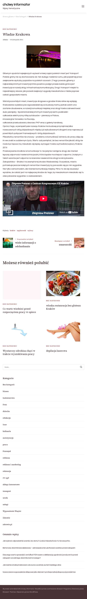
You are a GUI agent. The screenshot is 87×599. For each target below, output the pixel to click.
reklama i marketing (12, 464)
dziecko (6, 411)
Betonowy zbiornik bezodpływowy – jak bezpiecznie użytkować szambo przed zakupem (39, 548)
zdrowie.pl (7, 524)
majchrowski (21, 231)
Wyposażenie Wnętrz (12, 511)
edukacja (7, 418)
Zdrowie (6, 518)
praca (5, 444)
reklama (6, 458)
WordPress (33, 592)
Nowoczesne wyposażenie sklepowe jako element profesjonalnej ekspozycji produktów (39, 572)
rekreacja (7, 471)
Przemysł (7, 451)
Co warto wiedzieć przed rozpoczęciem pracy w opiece (19, 310)
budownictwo (9, 398)
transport (7, 491)
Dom (5, 404)
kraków (12, 231)
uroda (5, 498)
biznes (6, 391)
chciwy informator (16, 4)
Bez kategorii (10, 29)
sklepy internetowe (11, 484)
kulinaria (7, 431)
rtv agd (6, 478)
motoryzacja (8, 438)
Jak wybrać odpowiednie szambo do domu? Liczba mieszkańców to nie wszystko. (36, 541)
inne (5, 424)
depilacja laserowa (56, 350)
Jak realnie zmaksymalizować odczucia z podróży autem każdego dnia (32, 565)
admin (5, 40)
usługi (5, 504)
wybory (30, 231)
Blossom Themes (9, 592)
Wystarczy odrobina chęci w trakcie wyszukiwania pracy (19, 352)
